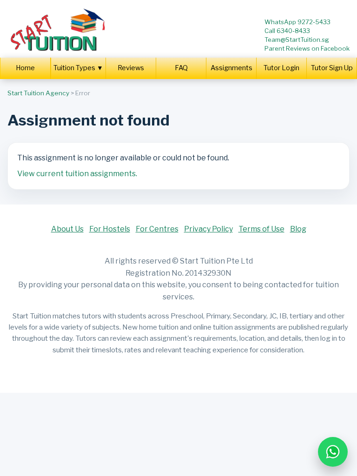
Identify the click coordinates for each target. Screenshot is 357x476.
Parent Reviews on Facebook (307, 48)
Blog (298, 229)
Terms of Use (261, 229)
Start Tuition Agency (38, 93)
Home (25, 68)
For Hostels (109, 229)
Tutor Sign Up (332, 68)
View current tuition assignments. (77, 173)
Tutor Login (281, 68)
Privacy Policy (208, 229)
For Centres (157, 229)
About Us (67, 229)
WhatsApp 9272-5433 (297, 22)
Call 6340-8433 (287, 30)
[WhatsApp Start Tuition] (333, 452)
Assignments (231, 68)
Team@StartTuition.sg (296, 39)
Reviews (131, 68)
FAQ (181, 68)
